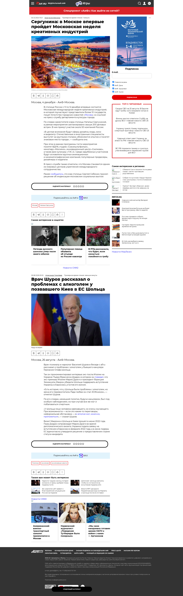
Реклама (48, 550)
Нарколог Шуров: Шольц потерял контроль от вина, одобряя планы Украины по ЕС (55, 483)
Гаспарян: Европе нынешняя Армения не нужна (133, 225)
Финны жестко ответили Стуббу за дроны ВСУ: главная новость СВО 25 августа (131, 121)
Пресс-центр (116, 550)
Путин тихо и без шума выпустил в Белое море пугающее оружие (135, 234)
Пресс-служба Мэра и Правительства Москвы (49, 90)
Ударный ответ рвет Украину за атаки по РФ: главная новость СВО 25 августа (132, 140)
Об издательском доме (64, 550)
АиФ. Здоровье (120, 89)
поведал (99, 377)
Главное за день (121, 82)
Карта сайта (79, 553)
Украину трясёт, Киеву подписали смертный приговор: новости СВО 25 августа (132, 131)
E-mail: (115, 72)
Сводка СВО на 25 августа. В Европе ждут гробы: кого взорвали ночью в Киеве (131, 111)
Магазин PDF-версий (132, 550)
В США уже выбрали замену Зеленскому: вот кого (133, 242)
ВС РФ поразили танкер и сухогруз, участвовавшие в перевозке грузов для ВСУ (131, 150)
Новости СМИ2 (70, 268)
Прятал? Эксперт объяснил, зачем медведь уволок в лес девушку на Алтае (136, 188)
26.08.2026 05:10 (37, 275)
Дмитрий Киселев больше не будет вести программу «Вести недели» (135, 209)
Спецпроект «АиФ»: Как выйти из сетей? (92, 10)
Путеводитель (65, 553)
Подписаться (132, 97)
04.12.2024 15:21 (37, 18)
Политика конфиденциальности (55, 580)
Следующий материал (72, 589)
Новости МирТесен (122, 252)
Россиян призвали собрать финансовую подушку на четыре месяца (134, 218)
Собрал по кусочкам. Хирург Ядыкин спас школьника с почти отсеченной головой (137, 180)
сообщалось (57, 174)
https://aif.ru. (52, 576)
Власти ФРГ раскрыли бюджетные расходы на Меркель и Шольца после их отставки (94, 491)
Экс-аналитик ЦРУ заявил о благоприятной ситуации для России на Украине (53, 491)
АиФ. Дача (119, 85)
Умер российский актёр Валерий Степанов (135, 201)
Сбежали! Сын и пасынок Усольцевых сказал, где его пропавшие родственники (137, 171)
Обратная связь (51, 553)
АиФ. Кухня (119, 92)
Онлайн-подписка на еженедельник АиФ (92, 550)
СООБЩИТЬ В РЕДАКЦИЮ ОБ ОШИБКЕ (100, 553)
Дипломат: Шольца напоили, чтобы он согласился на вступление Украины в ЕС (92, 483)
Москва (88, 115)
